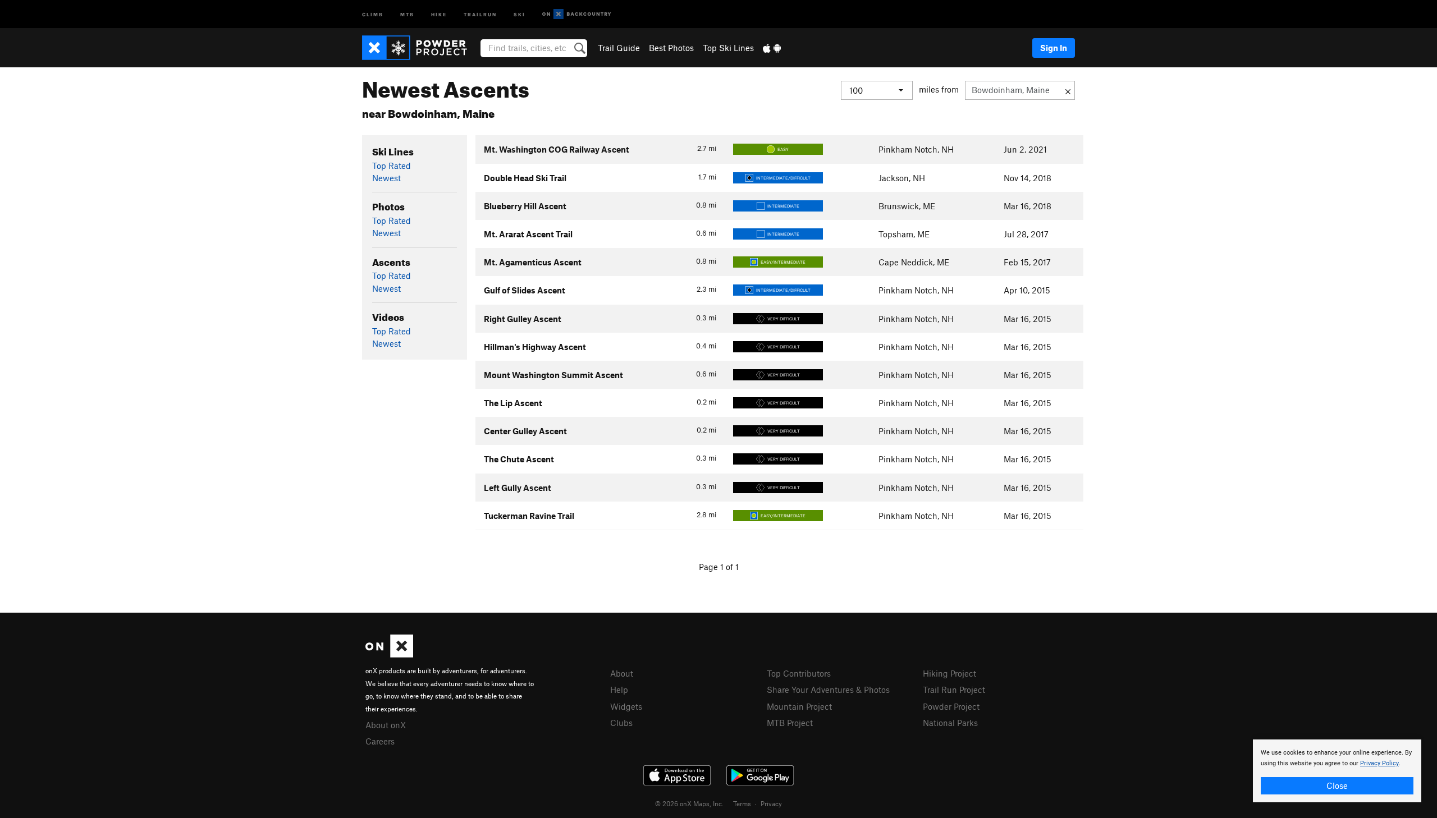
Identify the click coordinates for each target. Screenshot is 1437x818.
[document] (1337, 770)
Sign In (1053, 48)
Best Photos (671, 48)
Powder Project (951, 706)
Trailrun (480, 13)
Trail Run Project (954, 689)
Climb (372, 13)
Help (619, 689)
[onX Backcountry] (577, 14)
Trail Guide (619, 48)
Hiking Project (949, 673)
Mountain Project (799, 706)
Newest (386, 178)
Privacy (771, 803)
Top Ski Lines (728, 48)
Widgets (626, 706)
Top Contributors (799, 673)
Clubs (621, 723)
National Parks (950, 723)
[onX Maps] (389, 654)
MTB (407, 13)
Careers (380, 741)
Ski (519, 13)
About (621, 673)
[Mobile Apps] (772, 48)
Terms (742, 803)
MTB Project (790, 723)
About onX (385, 725)
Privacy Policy (1379, 763)
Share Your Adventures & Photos (828, 689)
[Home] (420, 47)
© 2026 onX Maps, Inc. (689, 803)
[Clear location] (1067, 90)
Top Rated (391, 165)
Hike (439, 13)
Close (1337, 785)
